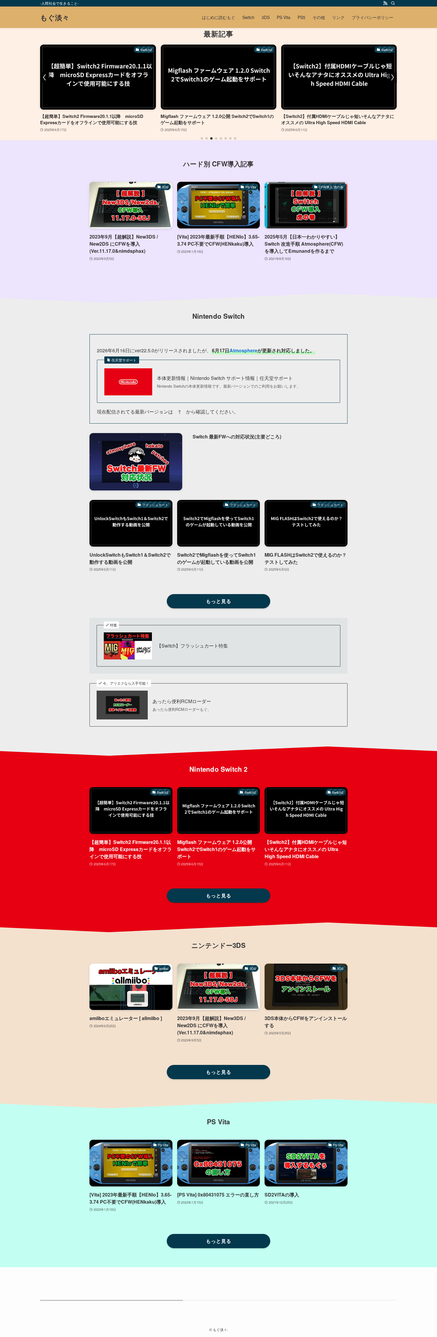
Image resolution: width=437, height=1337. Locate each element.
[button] (202, 138)
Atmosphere (243, 350)
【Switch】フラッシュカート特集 (192, 646)
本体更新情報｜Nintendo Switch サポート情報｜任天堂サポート (225, 378)
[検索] (393, 3)
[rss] (385, 3)
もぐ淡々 (54, 17)
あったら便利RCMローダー (182, 701)
